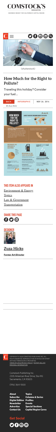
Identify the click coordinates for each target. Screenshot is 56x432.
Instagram (40, 36)
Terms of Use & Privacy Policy (21, 363)
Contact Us (15, 409)
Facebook (35, 36)
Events (29, 403)
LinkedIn (45, 36)
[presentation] (5, 36)
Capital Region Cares (36, 409)
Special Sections (34, 406)
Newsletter (15, 403)
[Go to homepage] (26, 8)
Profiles (29, 400)
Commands (2, 429)
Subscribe (15, 397)
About (13, 394)
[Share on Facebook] (6, 219)
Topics (8, 195)
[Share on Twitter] (11, 219)
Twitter (30, 36)
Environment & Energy (18, 190)
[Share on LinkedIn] (16, 219)
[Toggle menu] (11, 36)
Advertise (15, 406)
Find (51, 36)
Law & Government (16, 200)
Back (8, 101)
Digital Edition (17, 400)
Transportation (13, 204)
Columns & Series (34, 397)
